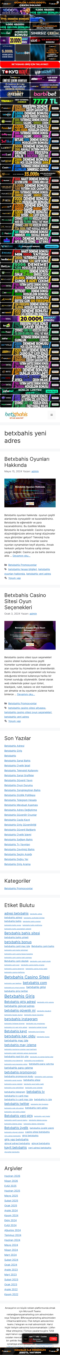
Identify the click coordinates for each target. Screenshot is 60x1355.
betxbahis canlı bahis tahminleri (16, 950)
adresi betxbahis (16, 913)
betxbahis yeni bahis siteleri (14, 1112)
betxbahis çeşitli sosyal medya (15, 1120)
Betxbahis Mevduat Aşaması (21, 805)
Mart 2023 (10, 1274)
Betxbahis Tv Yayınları (17, 844)
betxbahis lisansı (43, 1037)
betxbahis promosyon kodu (18, 1076)
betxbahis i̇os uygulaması (35, 1024)
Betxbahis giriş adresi (20, 1001)
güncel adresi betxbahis (17, 1143)
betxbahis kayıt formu (36, 1032)
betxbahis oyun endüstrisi (34, 1061)
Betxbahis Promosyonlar (22, 564)
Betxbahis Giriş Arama (17, 864)
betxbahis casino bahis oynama (32, 965)
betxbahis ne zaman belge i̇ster (41, 1057)
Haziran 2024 (12, 1240)
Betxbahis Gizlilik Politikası (19, 795)
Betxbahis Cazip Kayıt (17, 819)
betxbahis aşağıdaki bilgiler (34, 918)
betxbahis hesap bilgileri (22, 569)
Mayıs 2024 (11, 1245)
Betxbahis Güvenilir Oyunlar (20, 814)
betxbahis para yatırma (41, 1064)
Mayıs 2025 (11, 1195)
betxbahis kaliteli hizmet (38, 1027)
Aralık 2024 (11, 1210)
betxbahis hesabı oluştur (13, 1015)
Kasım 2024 (11, 1215)
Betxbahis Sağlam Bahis (18, 839)
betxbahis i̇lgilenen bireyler (14, 1024)
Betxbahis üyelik (16, 1128)
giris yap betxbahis (16, 1139)
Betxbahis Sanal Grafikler (19, 775)
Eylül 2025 (10, 1185)
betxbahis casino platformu (14, 972)
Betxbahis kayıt (15, 1031)
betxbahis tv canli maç (16, 1095)
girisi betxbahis (30, 1135)
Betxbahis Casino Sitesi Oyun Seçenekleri (25, 601)
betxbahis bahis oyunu (12, 925)
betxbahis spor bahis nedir (34, 1084)
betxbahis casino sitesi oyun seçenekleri (28, 712)
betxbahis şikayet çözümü (14, 1132)
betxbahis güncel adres (19, 1006)
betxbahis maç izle (16, 1040)
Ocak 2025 (10, 1205)
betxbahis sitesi (31, 1080)
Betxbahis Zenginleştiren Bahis (22, 790)
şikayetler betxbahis (12, 1152)
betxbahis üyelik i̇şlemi (42, 1128)
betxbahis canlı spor (12, 965)
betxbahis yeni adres (38, 573)
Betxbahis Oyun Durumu (18, 785)
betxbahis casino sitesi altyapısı (26, 708)
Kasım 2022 (11, 1294)
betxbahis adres (36, 914)
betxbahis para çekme (18, 1067)
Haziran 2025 (12, 1190)
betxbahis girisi (36, 987)
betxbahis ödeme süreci (13, 1124)
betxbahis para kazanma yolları (16, 1064)
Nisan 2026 (11, 1180)
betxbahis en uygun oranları (14, 988)
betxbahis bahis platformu (32, 925)
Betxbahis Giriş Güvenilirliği (20, 824)
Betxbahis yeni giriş (18, 1116)
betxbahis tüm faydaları (39, 1104)
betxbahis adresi (13, 917)
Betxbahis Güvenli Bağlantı (20, 829)
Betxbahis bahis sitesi (22, 933)
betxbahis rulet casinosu (44, 1077)
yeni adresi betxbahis (39, 1147)
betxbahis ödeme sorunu (38, 1120)
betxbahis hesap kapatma (33, 1015)
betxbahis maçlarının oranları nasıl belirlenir (20, 1049)
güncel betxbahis (40, 1143)
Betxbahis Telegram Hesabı (20, 800)
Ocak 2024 (10, 1264)
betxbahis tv (36, 1091)
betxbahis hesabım (44, 1011)
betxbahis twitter (16, 1103)
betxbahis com (35, 983)
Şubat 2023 (11, 1279)
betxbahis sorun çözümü (13, 1084)
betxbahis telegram (14, 1092)
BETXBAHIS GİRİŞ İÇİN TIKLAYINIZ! (30, 64)
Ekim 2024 (10, 1220)
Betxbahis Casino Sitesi (27, 977)
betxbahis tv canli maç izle (18, 1099)
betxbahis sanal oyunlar (13, 1080)
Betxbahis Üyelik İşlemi (17, 834)
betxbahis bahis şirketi (16, 937)
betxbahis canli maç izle (17, 946)
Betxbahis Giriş (13, 750)
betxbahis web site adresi (14, 1108)
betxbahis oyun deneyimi (13, 1061)
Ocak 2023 (10, 1284)
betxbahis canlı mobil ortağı (40, 961)
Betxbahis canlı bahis (42, 946)
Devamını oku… (21, 555)
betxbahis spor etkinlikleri (14, 1088)
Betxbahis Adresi (14, 745)
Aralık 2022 (11, 1289)
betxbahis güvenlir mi (20, 1010)
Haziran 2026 (12, 1176)
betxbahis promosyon (20, 1072)
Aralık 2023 (11, 1269)
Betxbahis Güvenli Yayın (18, 780)
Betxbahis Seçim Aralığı (18, 854)
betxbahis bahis (12, 921)
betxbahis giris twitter (16, 991)
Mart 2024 (10, 1254)
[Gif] (30, 174)
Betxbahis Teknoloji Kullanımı (21, 770)
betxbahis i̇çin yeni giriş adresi (15, 1027)
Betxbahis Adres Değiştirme (20, 810)
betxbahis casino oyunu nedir (36, 969)
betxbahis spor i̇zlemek (34, 1088)
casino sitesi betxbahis (37, 1132)
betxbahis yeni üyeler (42, 1116)
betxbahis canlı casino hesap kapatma (18, 954)
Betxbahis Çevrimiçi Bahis (19, 849)
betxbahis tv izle (43, 1099)
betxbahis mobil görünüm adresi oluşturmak (20, 1053)
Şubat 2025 (11, 1200)
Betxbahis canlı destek (16, 961)
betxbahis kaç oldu (19, 1036)
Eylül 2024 (10, 1225)
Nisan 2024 (11, 1250)
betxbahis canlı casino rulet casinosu (18, 958)
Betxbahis (10, 755)
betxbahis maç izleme (20, 1045)
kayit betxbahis (15, 1147)
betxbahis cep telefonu (12, 983)
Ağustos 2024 (12, 1230)
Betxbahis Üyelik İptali (17, 765)
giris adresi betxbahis (12, 1136)
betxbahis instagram (21, 1019)
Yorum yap (14, 578)
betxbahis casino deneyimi (14, 969)
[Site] (30, 108)
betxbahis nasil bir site (16, 1056)
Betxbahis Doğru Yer (16, 859)
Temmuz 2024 (12, 1235)
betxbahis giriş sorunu (45, 1002)
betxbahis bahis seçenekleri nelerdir (17, 929)
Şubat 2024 (11, 1259)
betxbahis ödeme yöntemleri (34, 1124)
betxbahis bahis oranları (32, 921)
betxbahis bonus (18, 942)
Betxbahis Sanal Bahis (17, 760)
